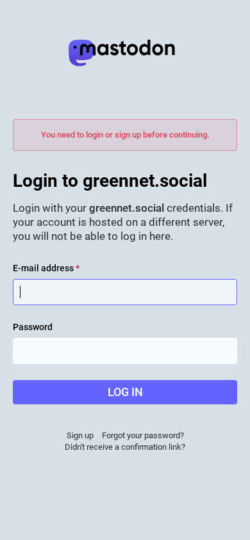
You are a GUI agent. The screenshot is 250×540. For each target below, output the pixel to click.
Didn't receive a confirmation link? (125, 447)
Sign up (80, 435)
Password (33, 327)
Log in (125, 392)
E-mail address (46, 268)
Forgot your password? (143, 435)
